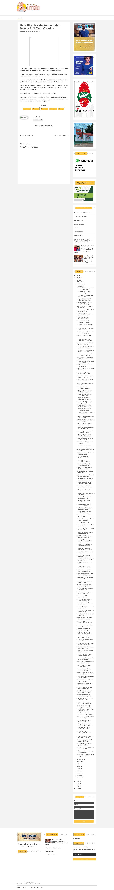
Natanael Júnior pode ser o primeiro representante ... (84, 721)
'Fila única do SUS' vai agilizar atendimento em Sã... (84, 666)
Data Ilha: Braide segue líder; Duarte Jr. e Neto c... (84, 581)
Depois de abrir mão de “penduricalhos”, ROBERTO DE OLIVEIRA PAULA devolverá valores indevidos (88, 259)
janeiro (79, 778)
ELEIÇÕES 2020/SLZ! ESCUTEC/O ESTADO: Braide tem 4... (85, 347)
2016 (77, 788)
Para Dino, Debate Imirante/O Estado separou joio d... (84, 600)
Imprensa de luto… (79, 235)
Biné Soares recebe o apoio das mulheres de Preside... (85, 508)
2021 (77, 278)
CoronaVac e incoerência (80, 216)
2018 (77, 783)
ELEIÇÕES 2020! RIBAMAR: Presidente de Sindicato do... (84, 387)
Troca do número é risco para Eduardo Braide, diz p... (84, 303)
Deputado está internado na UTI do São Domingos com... (85, 574)
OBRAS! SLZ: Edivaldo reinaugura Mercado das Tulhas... (85, 662)
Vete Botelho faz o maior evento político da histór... (85, 640)
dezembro (79, 281)
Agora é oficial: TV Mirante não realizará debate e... (85, 296)
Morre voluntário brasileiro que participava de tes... (85, 578)
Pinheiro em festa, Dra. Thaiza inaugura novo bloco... (84, 497)
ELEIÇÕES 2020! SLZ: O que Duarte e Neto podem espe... (85, 362)
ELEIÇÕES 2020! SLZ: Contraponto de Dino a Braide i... (85, 559)
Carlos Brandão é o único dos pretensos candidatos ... (84, 636)
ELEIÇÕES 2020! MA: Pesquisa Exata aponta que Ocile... (84, 655)
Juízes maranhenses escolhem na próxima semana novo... (85, 351)
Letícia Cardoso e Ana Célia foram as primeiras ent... (85, 680)
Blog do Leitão (27, 844)
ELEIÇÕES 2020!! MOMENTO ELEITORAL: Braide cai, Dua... (85, 556)
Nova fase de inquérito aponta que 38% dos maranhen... (85, 288)
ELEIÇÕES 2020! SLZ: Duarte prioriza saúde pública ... (84, 409)
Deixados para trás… (79, 224)
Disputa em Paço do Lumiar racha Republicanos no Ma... (85, 647)
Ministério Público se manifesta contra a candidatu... (85, 625)
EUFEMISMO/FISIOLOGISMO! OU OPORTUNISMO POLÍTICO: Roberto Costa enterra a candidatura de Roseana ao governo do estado (84, 249)
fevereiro (79, 775)
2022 (77, 275)
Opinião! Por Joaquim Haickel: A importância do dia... (85, 740)
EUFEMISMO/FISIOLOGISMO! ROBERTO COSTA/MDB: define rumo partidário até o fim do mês (83, 241)
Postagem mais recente (28, 135)
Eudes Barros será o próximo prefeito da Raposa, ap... (84, 688)
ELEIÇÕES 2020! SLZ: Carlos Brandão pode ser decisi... (84, 435)
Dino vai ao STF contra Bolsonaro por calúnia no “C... (85, 515)
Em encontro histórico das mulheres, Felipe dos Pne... (84, 292)
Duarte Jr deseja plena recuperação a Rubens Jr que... (85, 622)
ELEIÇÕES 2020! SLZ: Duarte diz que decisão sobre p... (85, 533)
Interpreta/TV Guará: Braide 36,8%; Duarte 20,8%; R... (84, 299)
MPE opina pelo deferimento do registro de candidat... (85, 658)
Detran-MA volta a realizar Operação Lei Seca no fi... (84, 706)
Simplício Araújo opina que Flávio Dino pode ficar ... (85, 525)
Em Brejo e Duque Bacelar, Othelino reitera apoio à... (84, 457)
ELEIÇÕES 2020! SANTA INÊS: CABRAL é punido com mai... (84, 340)
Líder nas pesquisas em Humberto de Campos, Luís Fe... (85, 475)
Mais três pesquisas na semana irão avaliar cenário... (85, 699)
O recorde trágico (78, 231)
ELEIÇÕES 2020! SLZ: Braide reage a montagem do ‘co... (85, 420)
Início (20, 17)
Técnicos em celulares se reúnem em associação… (85, 365)
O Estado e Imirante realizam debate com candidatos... (84, 691)
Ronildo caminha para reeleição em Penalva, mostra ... (85, 325)
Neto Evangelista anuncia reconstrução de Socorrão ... (84, 633)
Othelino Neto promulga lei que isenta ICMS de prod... (85, 669)
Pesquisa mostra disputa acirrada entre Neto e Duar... (85, 453)
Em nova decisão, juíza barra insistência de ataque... (84, 512)
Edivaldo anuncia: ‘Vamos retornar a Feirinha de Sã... (85, 614)
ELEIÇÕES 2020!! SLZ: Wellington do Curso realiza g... (85, 529)
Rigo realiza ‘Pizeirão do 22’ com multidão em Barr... (85, 472)
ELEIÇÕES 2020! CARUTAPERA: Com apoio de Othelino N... (85, 402)
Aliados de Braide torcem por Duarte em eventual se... (84, 468)
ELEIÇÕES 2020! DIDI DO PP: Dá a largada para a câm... (85, 710)
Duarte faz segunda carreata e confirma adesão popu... (84, 461)
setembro (79, 759)
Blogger (33, 882)
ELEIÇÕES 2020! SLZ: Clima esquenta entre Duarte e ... (84, 321)
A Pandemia (77, 228)
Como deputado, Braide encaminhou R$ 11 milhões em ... (85, 713)
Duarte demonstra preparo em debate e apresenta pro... (85, 592)
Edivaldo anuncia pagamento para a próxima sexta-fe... (86, 413)
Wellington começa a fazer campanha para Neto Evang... (85, 724)
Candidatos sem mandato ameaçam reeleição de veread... (85, 446)
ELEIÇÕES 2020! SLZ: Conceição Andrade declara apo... (85, 536)
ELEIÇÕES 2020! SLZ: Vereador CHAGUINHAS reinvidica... (85, 395)
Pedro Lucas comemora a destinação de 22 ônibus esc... (85, 549)
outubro (79, 286)
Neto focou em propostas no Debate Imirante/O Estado (84, 570)
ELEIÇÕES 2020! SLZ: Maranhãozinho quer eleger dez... (84, 541)
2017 (77, 786)
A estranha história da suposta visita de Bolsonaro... (84, 501)
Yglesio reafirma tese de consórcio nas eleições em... (85, 307)
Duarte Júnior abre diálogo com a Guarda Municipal (85, 717)
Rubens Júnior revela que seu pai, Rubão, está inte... (85, 673)
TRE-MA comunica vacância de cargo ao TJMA (85, 603)
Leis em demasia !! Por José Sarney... (83, 213)
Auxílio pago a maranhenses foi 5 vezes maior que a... (85, 417)
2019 (77, 781)
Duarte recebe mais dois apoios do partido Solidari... (85, 310)
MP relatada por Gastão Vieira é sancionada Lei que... (85, 431)
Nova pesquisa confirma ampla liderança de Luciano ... (85, 479)
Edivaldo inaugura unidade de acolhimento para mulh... (84, 545)
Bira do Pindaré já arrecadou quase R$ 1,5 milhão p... (84, 744)
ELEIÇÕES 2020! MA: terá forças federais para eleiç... (85, 376)
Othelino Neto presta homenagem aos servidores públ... (85, 332)
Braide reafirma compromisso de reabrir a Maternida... (85, 519)
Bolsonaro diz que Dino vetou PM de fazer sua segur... (85, 552)
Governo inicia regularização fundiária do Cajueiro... (84, 728)
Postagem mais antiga (60, 135)
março (78, 773)
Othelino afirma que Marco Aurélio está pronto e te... (85, 755)
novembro (79, 284)
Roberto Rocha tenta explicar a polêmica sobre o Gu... (84, 318)
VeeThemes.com (39, 887)
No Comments (37, 31)
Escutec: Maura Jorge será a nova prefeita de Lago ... (85, 611)
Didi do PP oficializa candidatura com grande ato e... (85, 589)
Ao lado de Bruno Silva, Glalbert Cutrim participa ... (85, 651)
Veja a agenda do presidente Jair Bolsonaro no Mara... (85, 343)
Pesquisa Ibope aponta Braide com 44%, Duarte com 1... (86, 494)
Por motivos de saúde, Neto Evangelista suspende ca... (84, 702)
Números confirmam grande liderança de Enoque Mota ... (84, 483)
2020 (77, 280)
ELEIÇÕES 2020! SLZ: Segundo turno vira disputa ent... (84, 424)
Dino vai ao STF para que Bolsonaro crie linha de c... (84, 373)
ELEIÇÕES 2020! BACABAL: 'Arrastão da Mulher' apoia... (84, 406)
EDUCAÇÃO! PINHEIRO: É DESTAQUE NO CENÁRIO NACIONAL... (83, 733)
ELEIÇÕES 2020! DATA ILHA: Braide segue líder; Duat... (84, 391)
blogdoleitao (27, 31)
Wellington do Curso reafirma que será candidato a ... (85, 751)
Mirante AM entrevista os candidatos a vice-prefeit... (84, 695)
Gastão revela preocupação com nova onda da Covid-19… (85, 737)
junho (78, 766)
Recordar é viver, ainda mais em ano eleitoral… (85, 336)
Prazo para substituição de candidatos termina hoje (84, 464)
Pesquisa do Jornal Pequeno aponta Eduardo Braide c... (84, 486)
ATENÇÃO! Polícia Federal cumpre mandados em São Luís (85, 644)
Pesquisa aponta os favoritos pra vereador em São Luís (85, 380)
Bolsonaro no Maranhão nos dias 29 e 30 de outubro (85, 677)
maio (78, 768)
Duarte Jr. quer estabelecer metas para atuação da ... (85, 596)
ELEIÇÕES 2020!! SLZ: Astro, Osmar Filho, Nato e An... (84, 398)
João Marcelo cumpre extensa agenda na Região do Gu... (84, 585)
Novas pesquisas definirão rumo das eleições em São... (85, 684)
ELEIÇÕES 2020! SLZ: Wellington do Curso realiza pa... (85, 428)
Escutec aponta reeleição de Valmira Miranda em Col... (84, 505)
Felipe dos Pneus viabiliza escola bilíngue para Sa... (85, 607)
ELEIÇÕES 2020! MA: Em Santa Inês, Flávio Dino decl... (85, 563)
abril (78, 771)
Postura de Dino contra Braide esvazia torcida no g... (84, 629)
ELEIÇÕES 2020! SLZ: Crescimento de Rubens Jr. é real (85, 369)
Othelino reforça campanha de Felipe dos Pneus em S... (84, 354)
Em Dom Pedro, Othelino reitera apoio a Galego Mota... (85, 314)
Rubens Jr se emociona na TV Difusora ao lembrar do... (84, 618)
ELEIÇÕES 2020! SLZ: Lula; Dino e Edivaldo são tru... (85, 329)
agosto (79, 761)
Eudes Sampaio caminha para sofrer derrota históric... (84, 567)
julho (78, 764)
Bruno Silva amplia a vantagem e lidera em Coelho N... (85, 748)
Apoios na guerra (78, 220)
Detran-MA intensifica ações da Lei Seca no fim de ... (85, 439)
